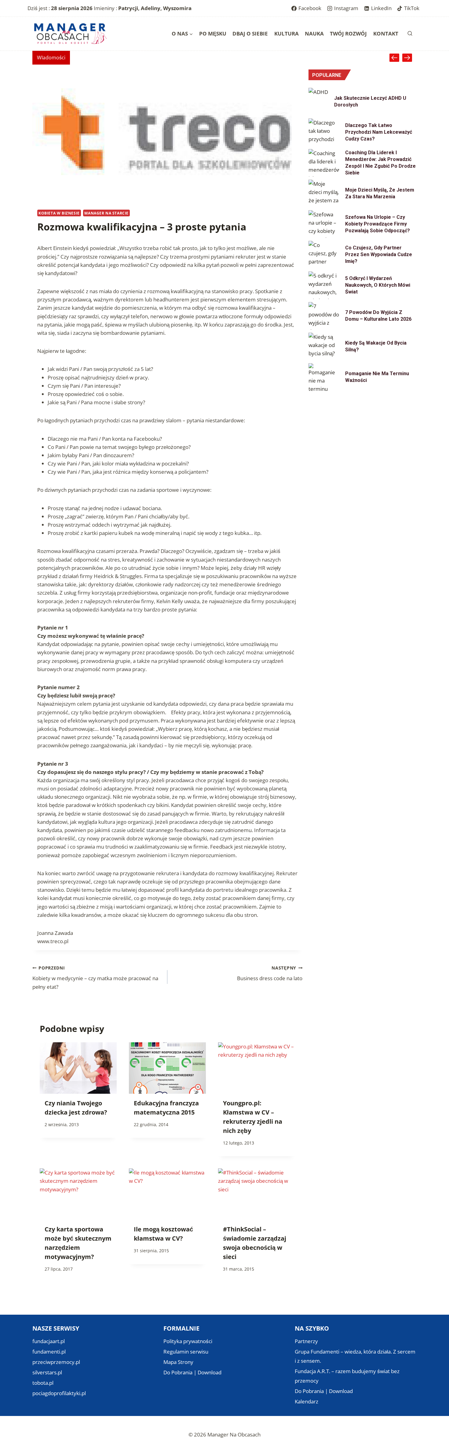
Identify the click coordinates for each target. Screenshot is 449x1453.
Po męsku (212, 33)
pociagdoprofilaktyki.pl (59, 1393)
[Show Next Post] (407, 58)
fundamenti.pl (49, 1351)
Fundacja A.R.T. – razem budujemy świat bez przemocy (347, 1376)
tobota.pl (42, 1382)
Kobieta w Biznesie (59, 213)
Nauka (314, 33)
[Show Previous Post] (394, 58)
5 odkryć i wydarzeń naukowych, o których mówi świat (377, 285)
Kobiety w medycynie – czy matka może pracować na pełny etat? (95, 977)
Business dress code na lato (269, 973)
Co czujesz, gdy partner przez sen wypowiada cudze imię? (378, 254)
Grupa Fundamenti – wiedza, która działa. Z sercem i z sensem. (355, 1356)
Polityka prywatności (187, 1341)
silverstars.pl (47, 1372)
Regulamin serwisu (185, 1351)
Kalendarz (306, 1401)
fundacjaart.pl (48, 1341)
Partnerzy (306, 1341)
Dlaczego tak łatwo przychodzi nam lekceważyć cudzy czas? (378, 132)
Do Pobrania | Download (192, 1372)
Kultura (286, 33)
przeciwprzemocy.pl (56, 1361)
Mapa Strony (178, 1361)
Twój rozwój (348, 33)
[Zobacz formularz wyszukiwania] (409, 33)
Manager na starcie (106, 213)
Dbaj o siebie (250, 33)
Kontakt (385, 33)
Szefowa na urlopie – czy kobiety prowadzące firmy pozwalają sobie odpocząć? (377, 223)
